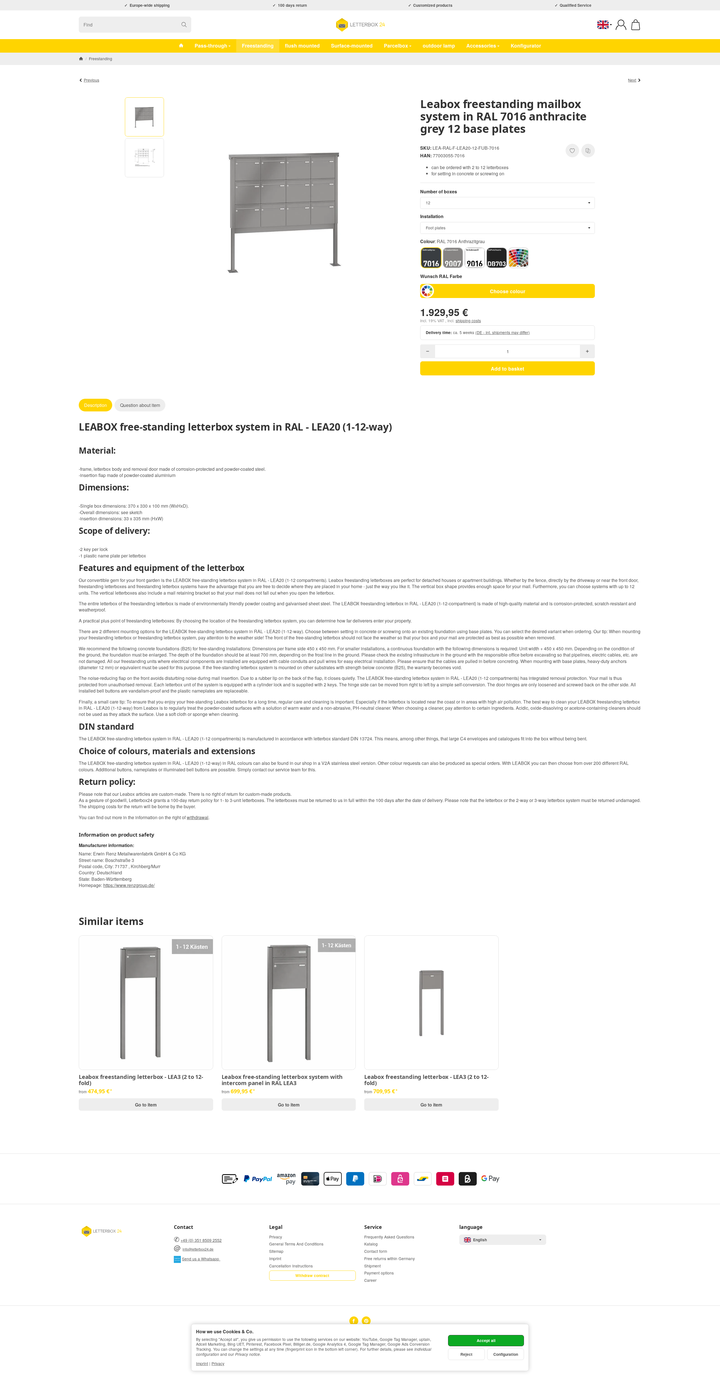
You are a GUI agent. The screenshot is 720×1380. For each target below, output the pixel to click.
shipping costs (468, 320)
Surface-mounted (352, 45)
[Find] (184, 25)
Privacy (218, 1363)
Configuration (505, 1354)
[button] (144, 117)
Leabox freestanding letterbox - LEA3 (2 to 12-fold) (141, 1080)
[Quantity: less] (427, 351)
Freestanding (258, 45)
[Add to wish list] (572, 150)
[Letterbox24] (181, 45)
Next (632, 80)
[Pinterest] (366, 1320)
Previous (91, 80)
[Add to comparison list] (588, 150)
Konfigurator (526, 45)
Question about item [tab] (140, 405)
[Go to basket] (635, 24)
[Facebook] (353, 1320)
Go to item (146, 1104)
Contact (183, 1227)
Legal (275, 1227)
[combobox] (507, 203)
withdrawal (197, 817)
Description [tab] (95, 405)
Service (373, 1227)
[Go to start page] (360, 24)
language (470, 1227)
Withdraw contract (312, 1275)
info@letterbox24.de (198, 1249)
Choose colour (507, 291)
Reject (466, 1354)
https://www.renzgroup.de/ (129, 885)
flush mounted (302, 45)
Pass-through (211, 45)
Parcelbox (396, 45)
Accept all (486, 1340)
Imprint (202, 1363)
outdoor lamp (439, 45)
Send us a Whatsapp (201, 1259)
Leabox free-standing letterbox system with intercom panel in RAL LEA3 (282, 1080)
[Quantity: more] (587, 351)
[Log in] (621, 24)
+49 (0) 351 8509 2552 (201, 1240)
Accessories (481, 45)
